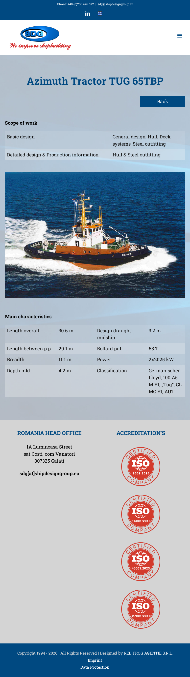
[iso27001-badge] (140, 592)
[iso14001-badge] (140, 497)
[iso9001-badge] (140, 449)
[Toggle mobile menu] (180, 35)
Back (162, 101)
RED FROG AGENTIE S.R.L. (148, 653)
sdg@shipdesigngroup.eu (115, 4)
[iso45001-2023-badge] (140, 545)
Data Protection (95, 667)
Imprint (95, 660)
